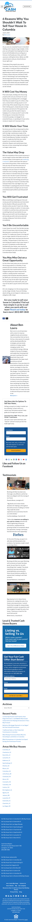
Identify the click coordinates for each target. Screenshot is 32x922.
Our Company (22, 885)
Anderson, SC (6, 760)
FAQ (16, 885)
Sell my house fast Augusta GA (10, 865)
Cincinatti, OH (7, 782)
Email (8, 436)
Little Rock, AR (7, 774)
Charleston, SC (7, 752)
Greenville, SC (7, 801)
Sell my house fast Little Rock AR (10, 868)
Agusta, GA (6, 793)
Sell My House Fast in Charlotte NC (11, 830)
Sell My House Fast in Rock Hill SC (11, 838)
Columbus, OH (7, 785)
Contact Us (23, 883)
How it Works (10, 885)
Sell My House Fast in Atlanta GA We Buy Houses (15, 876)
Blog (20, 892)
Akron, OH (6, 779)
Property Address (9, 676)
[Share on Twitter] (7, 318)
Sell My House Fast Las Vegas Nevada (11, 824)
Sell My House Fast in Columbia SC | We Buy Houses (16, 819)
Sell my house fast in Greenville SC (11, 822)
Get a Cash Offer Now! (12, 883)
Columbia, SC (6, 750)
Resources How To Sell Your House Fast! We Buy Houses (16, 888)
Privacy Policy (14, 892)
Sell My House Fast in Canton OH (10, 871)
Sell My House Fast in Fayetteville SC (11, 832)
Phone (6, 682)
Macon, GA (6, 768)
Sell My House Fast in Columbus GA (11, 860)
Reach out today (17, 309)
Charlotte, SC (6, 803)
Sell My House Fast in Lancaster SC (11, 835)
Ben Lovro (7, 35)
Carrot (26, 919)
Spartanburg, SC (7, 763)
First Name (9, 430)
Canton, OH (6, 787)
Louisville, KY (6, 798)
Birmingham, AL (7, 790)
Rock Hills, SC (6, 755)
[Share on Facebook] (4, 318)
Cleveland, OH (7, 776)
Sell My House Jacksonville (9, 857)
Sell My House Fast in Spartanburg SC (12, 827)
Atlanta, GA (6, 766)
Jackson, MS (6, 795)
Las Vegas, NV (6, 806)
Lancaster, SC (6, 758)
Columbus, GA (7, 771)
